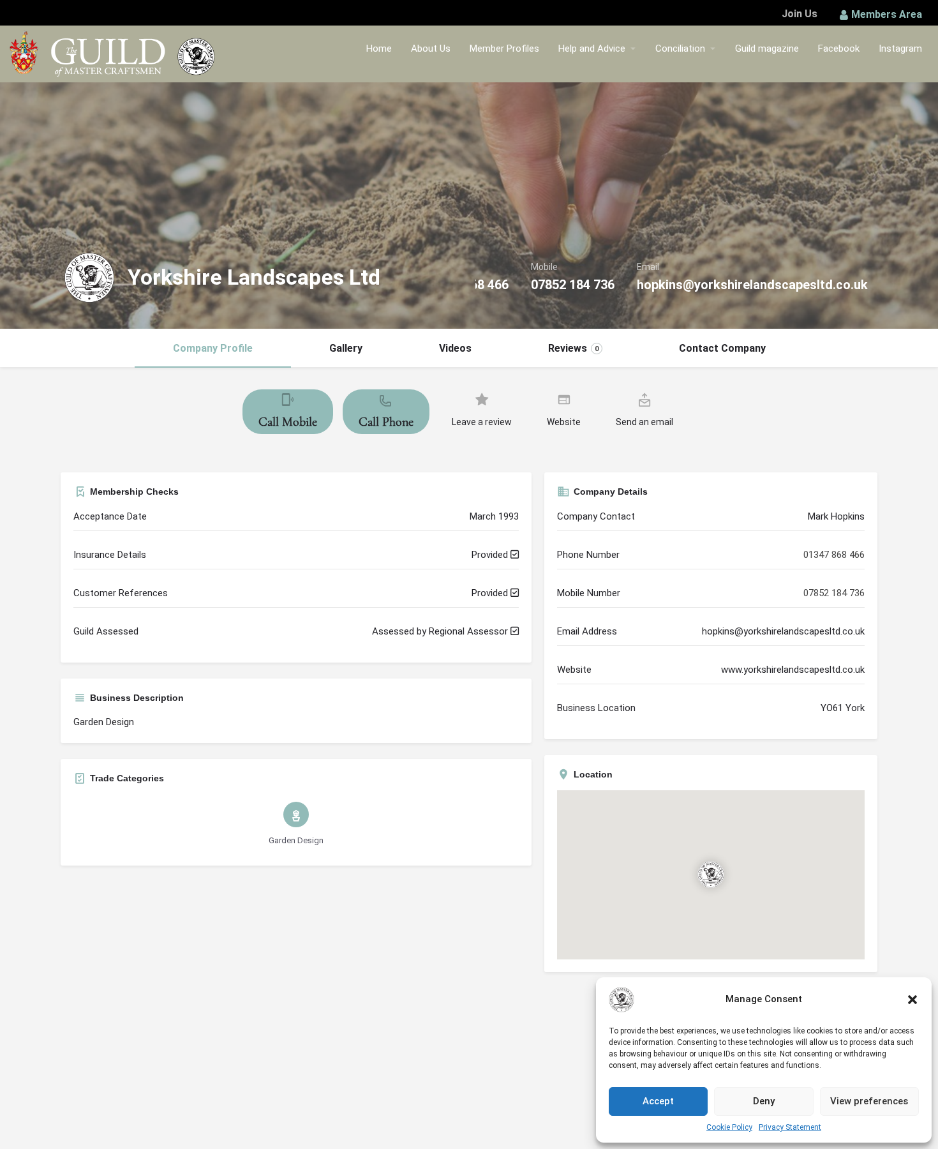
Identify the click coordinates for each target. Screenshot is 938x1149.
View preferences (869, 1101)
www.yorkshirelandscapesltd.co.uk (793, 669)
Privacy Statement (790, 1127)
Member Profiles (504, 48)
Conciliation (680, 48)
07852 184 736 (572, 284)
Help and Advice (591, 48)
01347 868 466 (834, 554)
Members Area (886, 14)
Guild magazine (767, 48)
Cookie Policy (729, 1127)
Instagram (900, 48)
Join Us (799, 14)
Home (379, 48)
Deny (764, 1101)
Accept (658, 1101)
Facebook (839, 48)
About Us (430, 48)
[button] (912, 999)
